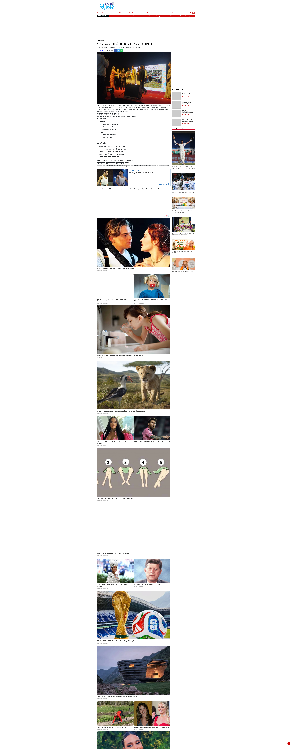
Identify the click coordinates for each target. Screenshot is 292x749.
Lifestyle (137, 12)
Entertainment (123, 12)
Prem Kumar (102, 50)
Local (115, 12)
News (163, 12)
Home (99, 12)
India (110, 12)
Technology (157, 12)
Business (149, 12)
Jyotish (143, 12)
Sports (174, 12)
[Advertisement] (143, 28)
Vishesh (104, 12)
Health (131, 12)
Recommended (177, 128)
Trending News (178, 89)
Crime (168, 12)
